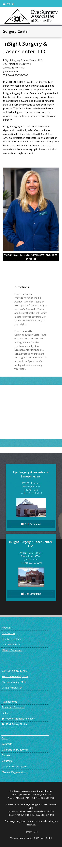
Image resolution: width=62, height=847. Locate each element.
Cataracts (7, 744)
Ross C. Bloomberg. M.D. (15, 676)
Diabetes (7, 755)
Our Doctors (8, 633)
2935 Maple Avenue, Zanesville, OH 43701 (31, 794)
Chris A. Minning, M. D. (14, 682)
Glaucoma (7, 760)
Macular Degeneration (14, 772)
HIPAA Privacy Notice (15, 724)
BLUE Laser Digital (42, 838)
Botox (5, 738)
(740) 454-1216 (22, 797)
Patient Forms (9, 701)
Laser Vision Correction (14, 766)
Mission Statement (12, 650)
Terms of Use (31, 831)
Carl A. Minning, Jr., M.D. (15, 670)
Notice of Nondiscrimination (19, 718)
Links (5, 713)
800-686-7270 (47, 797)
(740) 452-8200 (22, 814)
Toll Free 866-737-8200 (43, 814)
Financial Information (13, 707)
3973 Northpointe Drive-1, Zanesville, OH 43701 (31, 811)
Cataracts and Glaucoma (15, 749)
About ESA (7, 627)
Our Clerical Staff (11, 644)
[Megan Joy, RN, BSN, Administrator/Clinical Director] (31, 209)
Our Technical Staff (12, 639)
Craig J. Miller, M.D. (12, 687)
